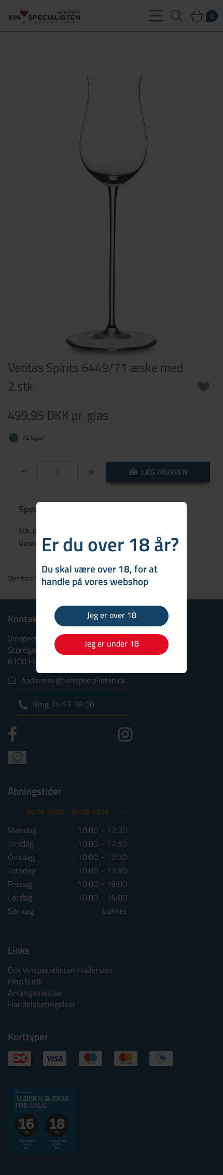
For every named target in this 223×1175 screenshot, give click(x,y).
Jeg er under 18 (112, 643)
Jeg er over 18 (111, 615)
